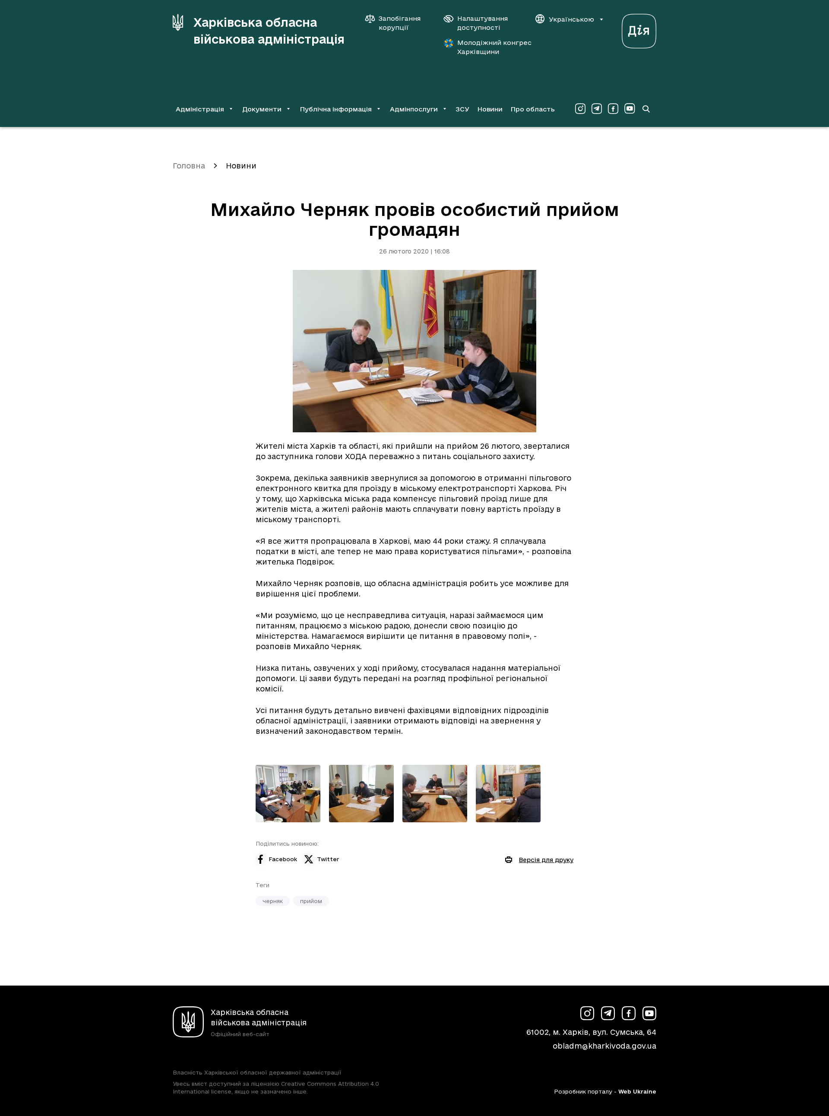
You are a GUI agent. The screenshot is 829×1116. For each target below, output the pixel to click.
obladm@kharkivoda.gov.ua (604, 1046)
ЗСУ (462, 109)
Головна (189, 166)
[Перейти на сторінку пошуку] (646, 109)
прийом (311, 901)
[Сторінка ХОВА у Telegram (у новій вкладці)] (597, 109)
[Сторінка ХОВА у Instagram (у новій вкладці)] (580, 109)
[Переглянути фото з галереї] (288, 793)
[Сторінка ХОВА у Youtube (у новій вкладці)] (629, 109)
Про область (532, 109)
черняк (273, 901)
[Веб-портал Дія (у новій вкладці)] (639, 29)
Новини (490, 109)
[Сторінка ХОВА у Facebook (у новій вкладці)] (613, 109)
